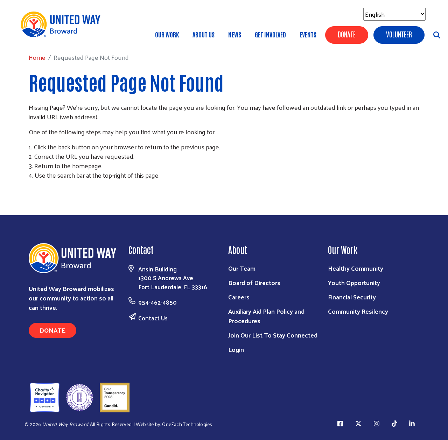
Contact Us (153, 318)
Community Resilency (358, 311)
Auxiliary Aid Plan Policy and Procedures (266, 316)
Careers (239, 296)
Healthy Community (355, 268)
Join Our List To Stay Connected (272, 334)
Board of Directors (254, 282)
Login (236, 349)
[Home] (63, 24)
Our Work (167, 34)
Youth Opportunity (354, 282)
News (234, 34)
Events (308, 34)
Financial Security (352, 296)
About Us (203, 34)
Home (41, 35)
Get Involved (270, 34)
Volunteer (399, 33)
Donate (347, 33)
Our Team (241, 268)
